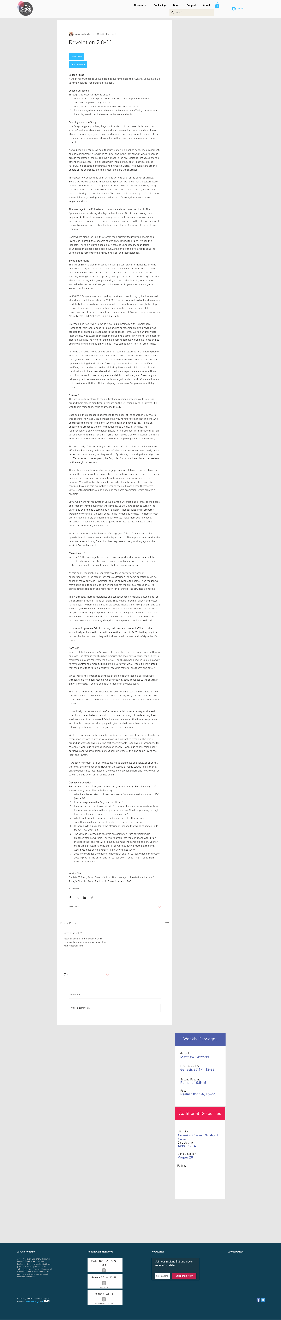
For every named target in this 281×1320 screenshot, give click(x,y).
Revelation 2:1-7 (73, 933)
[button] (141, 5)
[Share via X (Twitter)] (77, 897)
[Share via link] (91, 897)
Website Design (32, 1301)
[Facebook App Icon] (258, 1300)
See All (166, 923)
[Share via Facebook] (70, 897)
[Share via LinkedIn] (84, 897)
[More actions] (159, 34)
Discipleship (74, 888)
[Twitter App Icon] (263, 1300)
